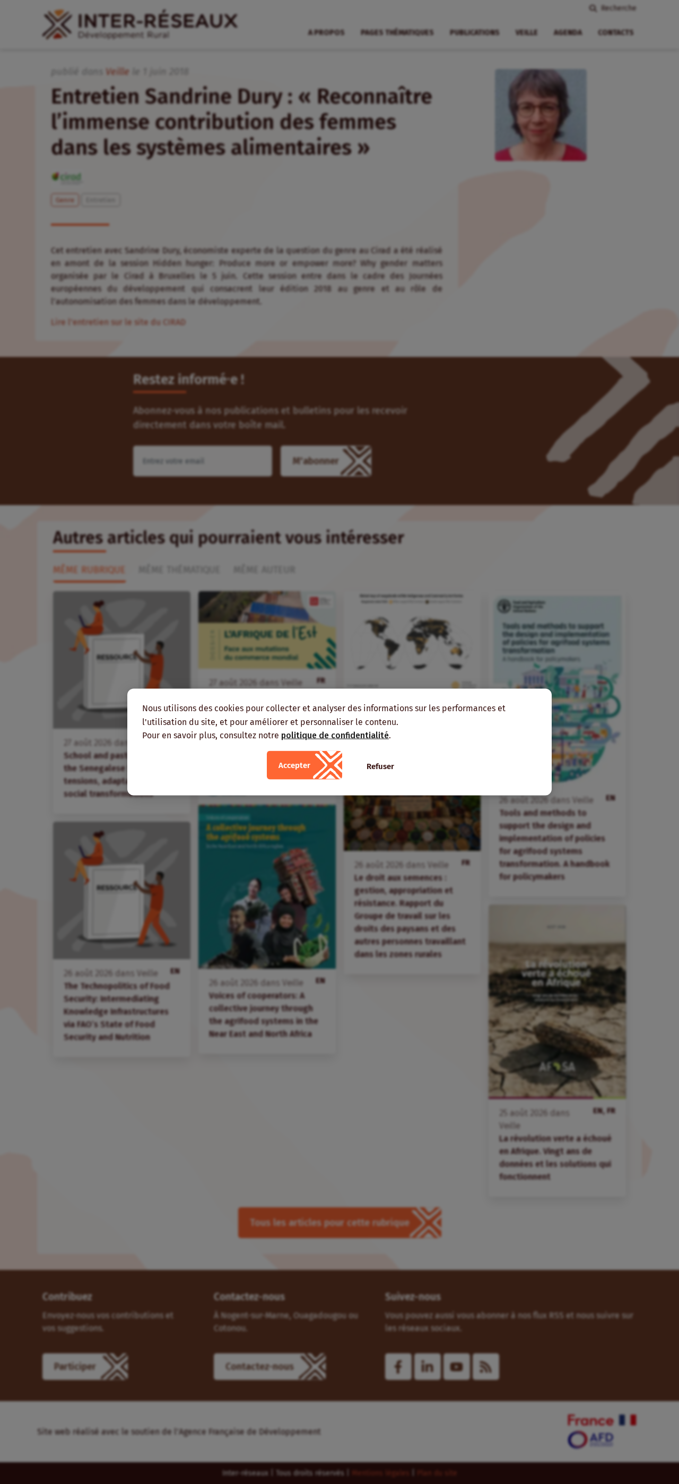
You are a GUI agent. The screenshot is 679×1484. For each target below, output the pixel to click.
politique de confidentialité (335, 735)
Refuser (380, 766)
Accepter (294, 765)
